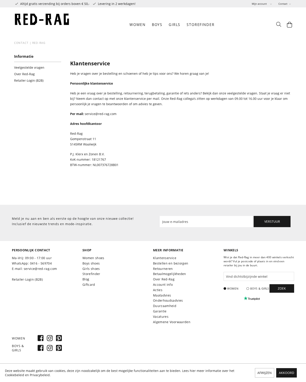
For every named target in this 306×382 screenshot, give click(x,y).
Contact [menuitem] (283, 3)
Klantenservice (164, 258)
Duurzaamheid (164, 306)
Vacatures (160, 316)
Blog (85, 279)
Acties (157, 290)
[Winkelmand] (289, 24)
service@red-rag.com (100, 114)
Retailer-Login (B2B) (28, 80)
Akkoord (286, 373)
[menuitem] (261, 3)
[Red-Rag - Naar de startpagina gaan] (42, 24)
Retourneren (163, 269)
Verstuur (272, 221)
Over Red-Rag (24, 74)
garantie (172, 93)
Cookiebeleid (14, 375)
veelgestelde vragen (242, 93)
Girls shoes (91, 269)
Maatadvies (162, 295)
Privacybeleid (40, 375)
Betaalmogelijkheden (169, 274)
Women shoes (93, 258)
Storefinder (91, 274)
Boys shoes (91, 263)
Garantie (160, 311)
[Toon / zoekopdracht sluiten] (278, 24)
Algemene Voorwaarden (171, 322)
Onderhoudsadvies (168, 300)
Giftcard (88, 284)
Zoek (282, 288)
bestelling (114, 93)
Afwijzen (264, 373)
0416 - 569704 (41, 263)
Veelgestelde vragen (29, 67)
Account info (163, 284)
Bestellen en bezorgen (170, 263)
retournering (133, 93)
